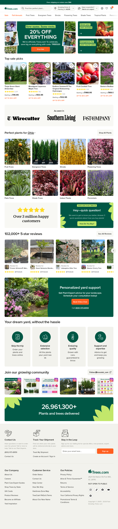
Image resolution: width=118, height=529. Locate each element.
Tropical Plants (100, 15)
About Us (8, 474)
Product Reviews (11, 495)
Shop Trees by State (13, 487)
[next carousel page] (113, 73)
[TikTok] (96, 489)
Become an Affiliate (13, 499)
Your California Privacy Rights (72, 495)
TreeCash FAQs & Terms (42, 495)
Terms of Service (67, 487)
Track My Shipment (40, 452)
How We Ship (37, 487)
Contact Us (9, 456)
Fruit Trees (30, 15)
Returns (63, 483)
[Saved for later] (23, 65)
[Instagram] (90, 489)
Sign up (105, 451)
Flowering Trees (70, 15)
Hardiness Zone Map (40, 491)
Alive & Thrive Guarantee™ (71, 479)
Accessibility (65, 491)
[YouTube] (108, 489)
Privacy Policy (65, 474)
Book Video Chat (80, 302)
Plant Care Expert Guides (15, 483)
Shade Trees (86, 15)
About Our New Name (41, 499)
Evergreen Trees (44, 15)
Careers (8, 479)
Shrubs (57, 15)
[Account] (102, 8)
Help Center (37, 483)
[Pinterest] (90, 495)
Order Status (37, 474)
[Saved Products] (107, 8)
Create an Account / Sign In (44, 456)
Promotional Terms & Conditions (68, 500)
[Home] (11, 8)
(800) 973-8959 (82, 308)
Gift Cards (9, 491)
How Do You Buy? (87, 224)
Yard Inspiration (11, 504)
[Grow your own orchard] (95, 28)
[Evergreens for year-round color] (95, 46)
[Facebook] (102, 489)
